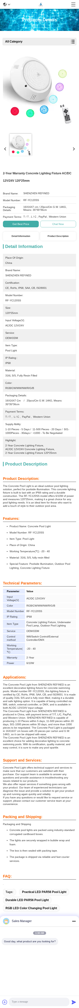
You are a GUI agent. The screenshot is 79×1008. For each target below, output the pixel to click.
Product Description (58, 236)
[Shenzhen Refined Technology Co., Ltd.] (41, 4)
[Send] (74, 1002)
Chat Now (58, 224)
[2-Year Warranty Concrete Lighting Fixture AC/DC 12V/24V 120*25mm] (38, 92)
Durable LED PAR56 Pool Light (27, 900)
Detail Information (21, 236)
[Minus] (74, 921)
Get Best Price (20, 224)
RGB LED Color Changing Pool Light (31, 908)
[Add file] (4, 1002)
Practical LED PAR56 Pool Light (44, 892)
